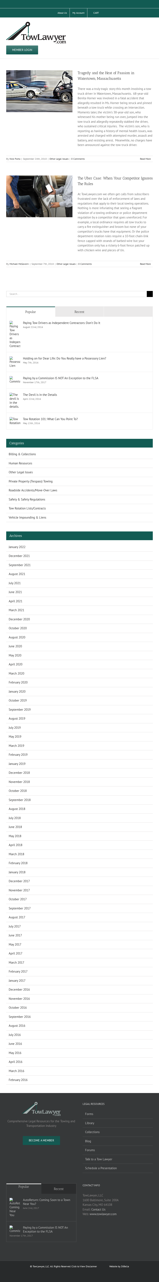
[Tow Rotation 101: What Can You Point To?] (15, 419)
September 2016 (20, 1017)
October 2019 (18, 700)
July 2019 (15, 728)
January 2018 (17, 872)
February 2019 (18, 755)
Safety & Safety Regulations (27, 499)
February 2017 (18, 971)
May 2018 (15, 836)
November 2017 (19, 890)
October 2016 (18, 1008)
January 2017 (17, 981)
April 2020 (15, 664)
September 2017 (20, 908)
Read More (145, 158)
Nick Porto (15, 158)
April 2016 (15, 1062)
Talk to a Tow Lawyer (98, 1159)
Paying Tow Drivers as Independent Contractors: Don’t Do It (61, 323)
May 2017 (15, 944)
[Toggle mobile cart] (143, 24)
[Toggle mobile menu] (151, 24)
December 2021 (19, 556)
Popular (30, 312)
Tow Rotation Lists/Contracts (27, 508)
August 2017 (17, 917)
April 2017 (15, 953)
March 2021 (16, 610)
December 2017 (19, 881)
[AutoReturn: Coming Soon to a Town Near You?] (15, 1207)
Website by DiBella (119, 1266)
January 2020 (17, 691)
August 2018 (17, 809)
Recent (79, 312)
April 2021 (15, 601)
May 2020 (15, 655)
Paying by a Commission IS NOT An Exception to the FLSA (60, 378)
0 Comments (78, 158)
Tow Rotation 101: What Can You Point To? (50, 419)
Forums (90, 1150)
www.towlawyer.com (103, 1214)
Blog (88, 1141)
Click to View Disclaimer (84, 1266)
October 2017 (18, 899)
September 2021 (20, 565)
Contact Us (98, 1209)
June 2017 (15, 935)
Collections (92, 1132)
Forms (89, 1114)
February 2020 (18, 682)
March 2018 (16, 854)
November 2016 (19, 999)
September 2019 (20, 710)
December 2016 (19, 989)
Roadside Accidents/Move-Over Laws (33, 490)
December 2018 (19, 773)
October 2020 (18, 628)
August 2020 (17, 637)
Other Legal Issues (59, 158)
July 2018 (15, 818)
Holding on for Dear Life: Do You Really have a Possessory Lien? (64, 358)
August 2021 (17, 574)
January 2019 (17, 764)
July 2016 (15, 1035)
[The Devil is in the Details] (15, 395)
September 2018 (20, 800)
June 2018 (15, 827)
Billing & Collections (22, 454)
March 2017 (16, 962)
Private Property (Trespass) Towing (31, 481)
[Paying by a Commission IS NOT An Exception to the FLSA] (15, 378)
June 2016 (15, 1044)
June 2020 (15, 646)
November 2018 (19, 782)
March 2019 (16, 746)
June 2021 (15, 592)
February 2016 (18, 1080)
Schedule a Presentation (101, 1168)
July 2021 (15, 583)
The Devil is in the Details (40, 395)
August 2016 (17, 1026)
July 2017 (15, 926)
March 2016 (16, 1071)
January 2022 (17, 547)
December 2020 (19, 619)
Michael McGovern (19, 263)
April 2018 (15, 845)
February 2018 (18, 863)
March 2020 (16, 673)
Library (89, 1123)
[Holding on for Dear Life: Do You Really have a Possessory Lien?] (15, 359)
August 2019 (17, 718)
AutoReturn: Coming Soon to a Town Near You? (46, 1202)
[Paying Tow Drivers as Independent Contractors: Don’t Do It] (15, 323)
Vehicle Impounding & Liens (27, 517)
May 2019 (15, 737)
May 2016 (15, 1053)
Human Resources (20, 463)
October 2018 (18, 791)
